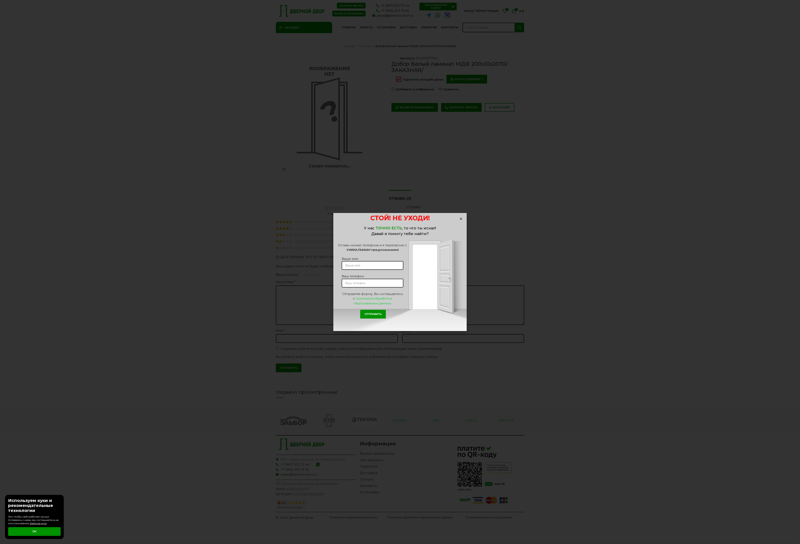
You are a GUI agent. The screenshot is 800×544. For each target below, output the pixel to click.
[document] (400, 272)
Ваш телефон (353, 276)
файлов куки (38, 523)
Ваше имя (350, 259)
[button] (460, 218)
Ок (34, 531)
